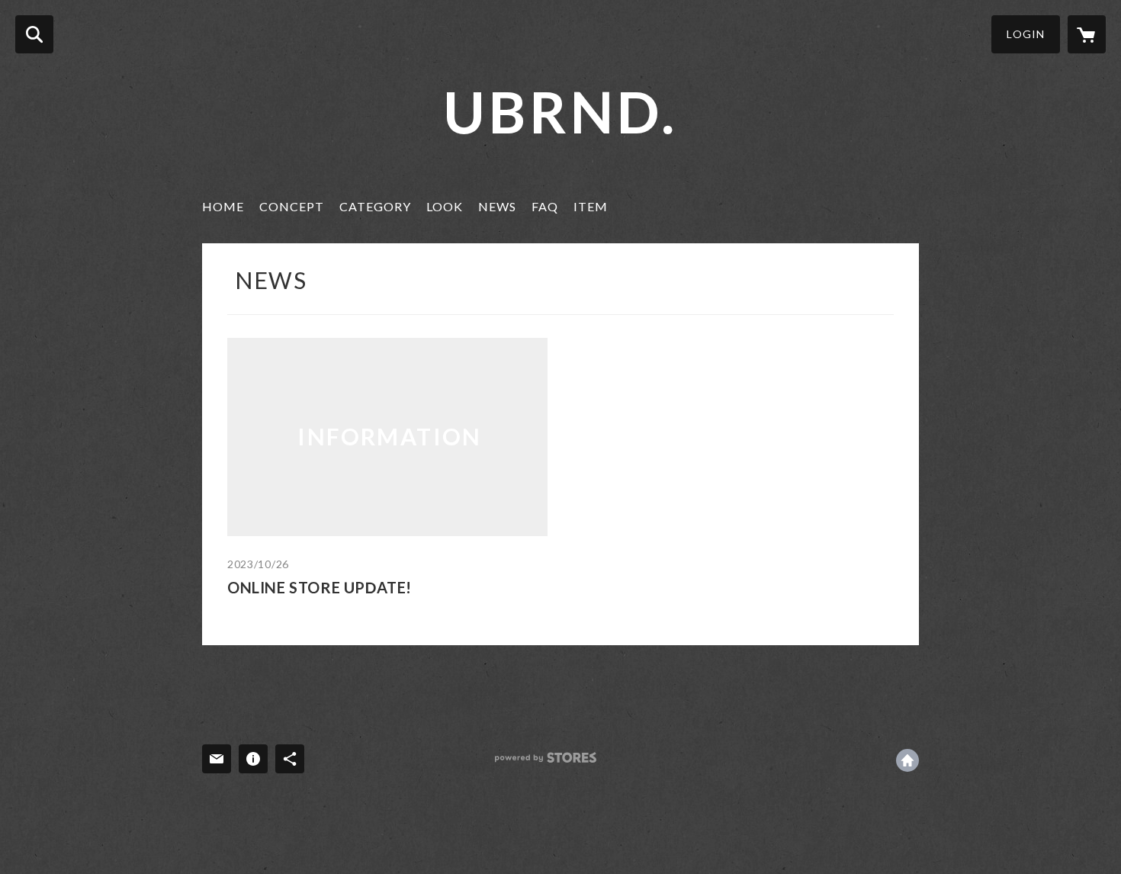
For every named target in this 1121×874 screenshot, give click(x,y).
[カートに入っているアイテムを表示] (1087, 34)
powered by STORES (545, 757)
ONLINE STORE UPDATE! (319, 587)
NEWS (497, 206)
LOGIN (1026, 33)
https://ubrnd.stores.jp (907, 760)
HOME (223, 206)
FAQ (545, 206)
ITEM (590, 206)
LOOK (444, 206)
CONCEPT (291, 206)
